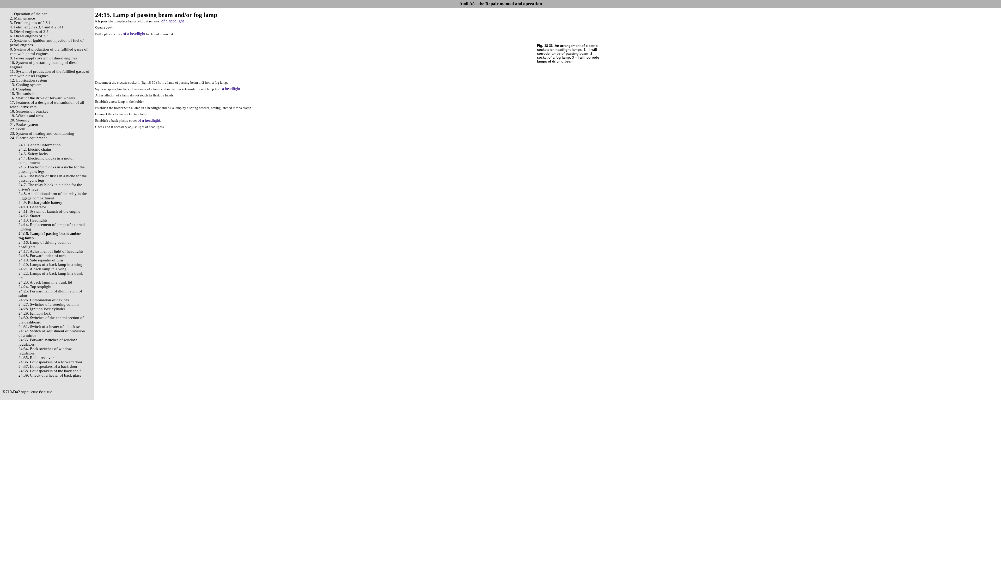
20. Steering (19, 120)
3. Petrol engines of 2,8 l (30, 23)
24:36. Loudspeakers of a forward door (50, 362)
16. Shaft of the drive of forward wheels (42, 98)
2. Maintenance (22, 18)
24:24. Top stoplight (35, 287)
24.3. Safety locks (33, 154)
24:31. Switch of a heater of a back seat (51, 327)
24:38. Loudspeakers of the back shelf (50, 371)
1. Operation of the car (28, 14)
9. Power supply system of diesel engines (43, 58)
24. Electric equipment (28, 138)
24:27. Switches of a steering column (49, 304)
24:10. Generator (32, 207)
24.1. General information (40, 145)
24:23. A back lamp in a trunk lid (45, 282)
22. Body (17, 129)
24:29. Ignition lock (35, 313)
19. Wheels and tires (26, 116)
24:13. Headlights (33, 220)
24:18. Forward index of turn (42, 256)
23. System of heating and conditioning (42, 133)
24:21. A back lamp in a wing (42, 269)
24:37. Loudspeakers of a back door (48, 366)
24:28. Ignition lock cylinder (42, 309)
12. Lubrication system (28, 80)
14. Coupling (20, 89)
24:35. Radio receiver (36, 358)
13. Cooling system (25, 85)
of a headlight (172, 21)
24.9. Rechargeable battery (40, 202)
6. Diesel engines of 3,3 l (30, 36)
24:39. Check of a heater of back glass (50, 375)
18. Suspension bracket (29, 111)
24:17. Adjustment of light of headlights (51, 251)
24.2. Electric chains (35, 149)
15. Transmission (24, 93)
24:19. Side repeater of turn (41, 260)
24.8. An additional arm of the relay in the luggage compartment (53, 196)
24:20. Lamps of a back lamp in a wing (50, 264)
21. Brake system (24, 125)
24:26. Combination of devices (44, 300)
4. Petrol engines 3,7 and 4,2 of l (36, 27)
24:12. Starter (29, 216)
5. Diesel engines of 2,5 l (30, 31)
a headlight (231, 89)
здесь (25, 392)
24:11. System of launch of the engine (49, 211)
